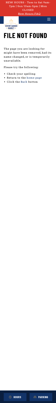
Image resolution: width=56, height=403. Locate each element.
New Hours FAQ (29, 13)
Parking (43, 397)
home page (34, 77)
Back (24, 81)
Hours (17, 397)
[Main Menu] (48, 19)
